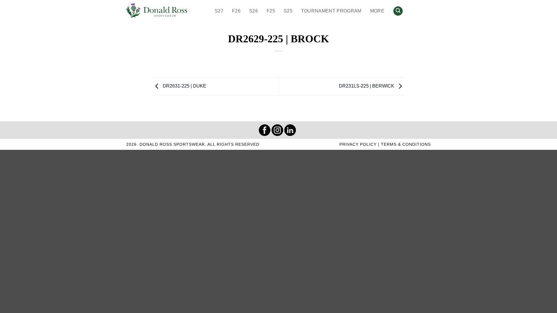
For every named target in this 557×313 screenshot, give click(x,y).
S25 (288, 10)
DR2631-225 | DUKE (184, 85)
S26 (253, 10)
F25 (271, 10)
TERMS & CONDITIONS (406, 144)
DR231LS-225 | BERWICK (367, 85)
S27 (219, 10)
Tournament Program (331, 10)
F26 (236, 10)
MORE (377, 10)
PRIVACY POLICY (358, 144)
